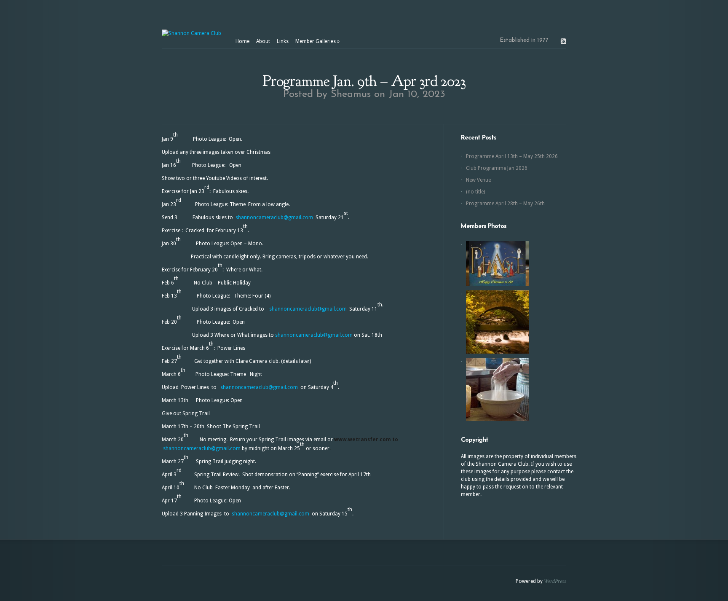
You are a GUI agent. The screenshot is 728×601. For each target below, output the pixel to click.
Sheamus (351, 94)
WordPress (555, 580)
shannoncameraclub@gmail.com (274, 217)
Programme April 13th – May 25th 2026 (512, 156)
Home (242, 41)
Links (283, 41)
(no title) (475, 192)
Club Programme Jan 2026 (496, 168)
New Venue (478, 180)
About (263, 41)
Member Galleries (317, 41)
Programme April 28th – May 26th (505, 204)
